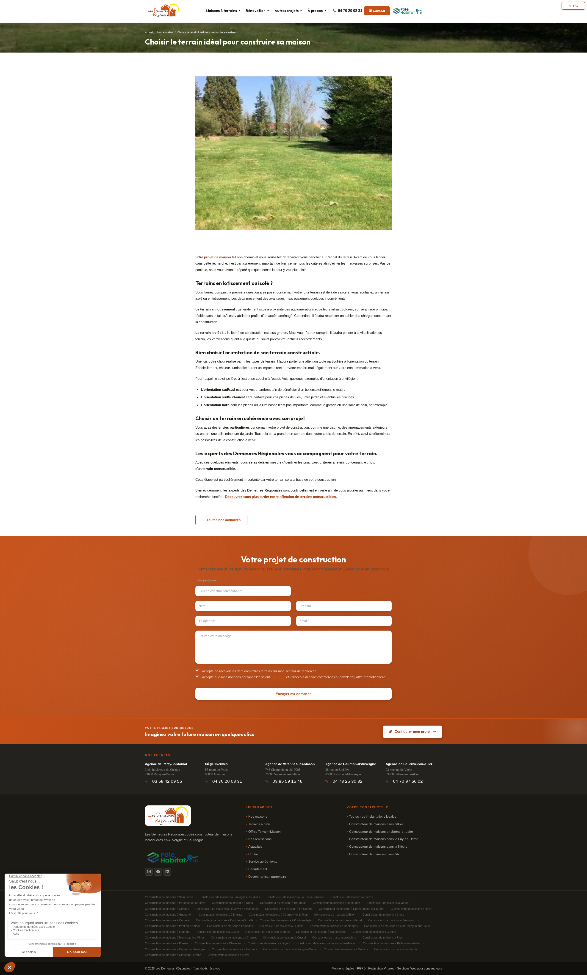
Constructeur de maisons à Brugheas (283, 903)
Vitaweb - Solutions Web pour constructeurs (413, 968)
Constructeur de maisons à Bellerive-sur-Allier (391, 943)
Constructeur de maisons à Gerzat (218, 931)
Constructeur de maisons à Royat (411, 909)
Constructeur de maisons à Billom (335, 914)
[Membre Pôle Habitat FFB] (408, 11)
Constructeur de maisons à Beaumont (391, 920)
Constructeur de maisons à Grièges (167, 909)
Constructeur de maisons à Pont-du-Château (173, 926)
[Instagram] (149, 872)
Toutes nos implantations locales (372, 816)
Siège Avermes (216, 764)
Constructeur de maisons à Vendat (387, 903)
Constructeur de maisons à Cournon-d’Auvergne (175, 949)
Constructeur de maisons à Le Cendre (289, 909)
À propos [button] (315, 10)
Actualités (255, 846)
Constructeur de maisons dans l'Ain (375, 854)
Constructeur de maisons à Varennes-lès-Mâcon (326, 943)
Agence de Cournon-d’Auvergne (350, 764)
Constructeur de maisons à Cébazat (167, 920)
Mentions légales (343, 968)
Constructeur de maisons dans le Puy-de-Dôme (383, 839)
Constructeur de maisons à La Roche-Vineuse (295, 897)
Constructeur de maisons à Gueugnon (168, 914)
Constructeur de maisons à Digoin (269, 943)
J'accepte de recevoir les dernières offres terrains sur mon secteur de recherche (257, 671)
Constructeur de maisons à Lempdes (230, 926)
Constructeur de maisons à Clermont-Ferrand (173, 955)
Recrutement (257, 869)
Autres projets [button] (286, 10)
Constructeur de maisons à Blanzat (220, 914)
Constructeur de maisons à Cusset (284, 937)
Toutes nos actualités (224, 520)
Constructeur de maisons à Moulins (346, 949)
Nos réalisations (259, 839)
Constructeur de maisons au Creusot (234, 937)
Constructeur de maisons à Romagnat (336, 903)
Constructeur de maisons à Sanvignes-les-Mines (229, 897)
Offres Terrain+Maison (264, 831)
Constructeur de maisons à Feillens (281, 926)
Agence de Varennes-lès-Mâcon (290, 764)
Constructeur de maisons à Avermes (234, 949)
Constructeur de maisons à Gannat (374, 931)
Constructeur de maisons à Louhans (167, 931)
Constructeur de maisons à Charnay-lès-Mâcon (278, 914)
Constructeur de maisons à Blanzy (351, 897)
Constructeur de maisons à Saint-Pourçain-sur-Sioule (397, 926)
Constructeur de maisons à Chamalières (321, 931)
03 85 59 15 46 (287, 781)
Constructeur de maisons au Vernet (340, 920)
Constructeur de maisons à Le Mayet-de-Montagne (227, 909)
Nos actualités (165, 32)
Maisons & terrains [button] (222, 10)
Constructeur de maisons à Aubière (334, 937)
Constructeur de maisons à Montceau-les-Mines (175, 937)
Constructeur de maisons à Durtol (233, 903)
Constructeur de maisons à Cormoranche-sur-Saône (351, 909)
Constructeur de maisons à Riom (383, 937)
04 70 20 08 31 (349, 11)
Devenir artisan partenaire (267, 876)
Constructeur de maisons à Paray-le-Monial (290, 949)
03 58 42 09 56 (167, 781)
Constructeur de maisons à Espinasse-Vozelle (224, 920)
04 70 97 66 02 (408, 781)
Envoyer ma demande (293, 694)
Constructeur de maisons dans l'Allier (376, 824)
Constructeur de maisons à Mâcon (395, 949)
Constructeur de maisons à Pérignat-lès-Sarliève (175, 903)
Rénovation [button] (256, 10)
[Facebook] (158, 872)
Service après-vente (262, 861)
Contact (379, 11)
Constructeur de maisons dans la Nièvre (378, 846)
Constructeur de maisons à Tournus (267, 931)
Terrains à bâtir (259, 824)
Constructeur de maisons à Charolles (218, 943)
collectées (278, 677)
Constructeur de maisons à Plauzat (166, 943)
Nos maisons (257, 816)
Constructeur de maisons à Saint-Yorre (169, 897)
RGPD (361, 968)
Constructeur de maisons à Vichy (228, 955)
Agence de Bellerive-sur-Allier (409, 764)
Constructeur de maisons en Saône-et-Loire (381, 831)
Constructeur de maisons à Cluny (383, 914)
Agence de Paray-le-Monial (166, 764)
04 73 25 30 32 (348, 781)
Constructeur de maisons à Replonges (334, 926)
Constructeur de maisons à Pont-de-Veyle (286, 920)
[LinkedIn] (167, 872)
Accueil (149, 32)
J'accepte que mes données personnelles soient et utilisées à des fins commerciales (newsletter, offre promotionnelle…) (294, 677)
